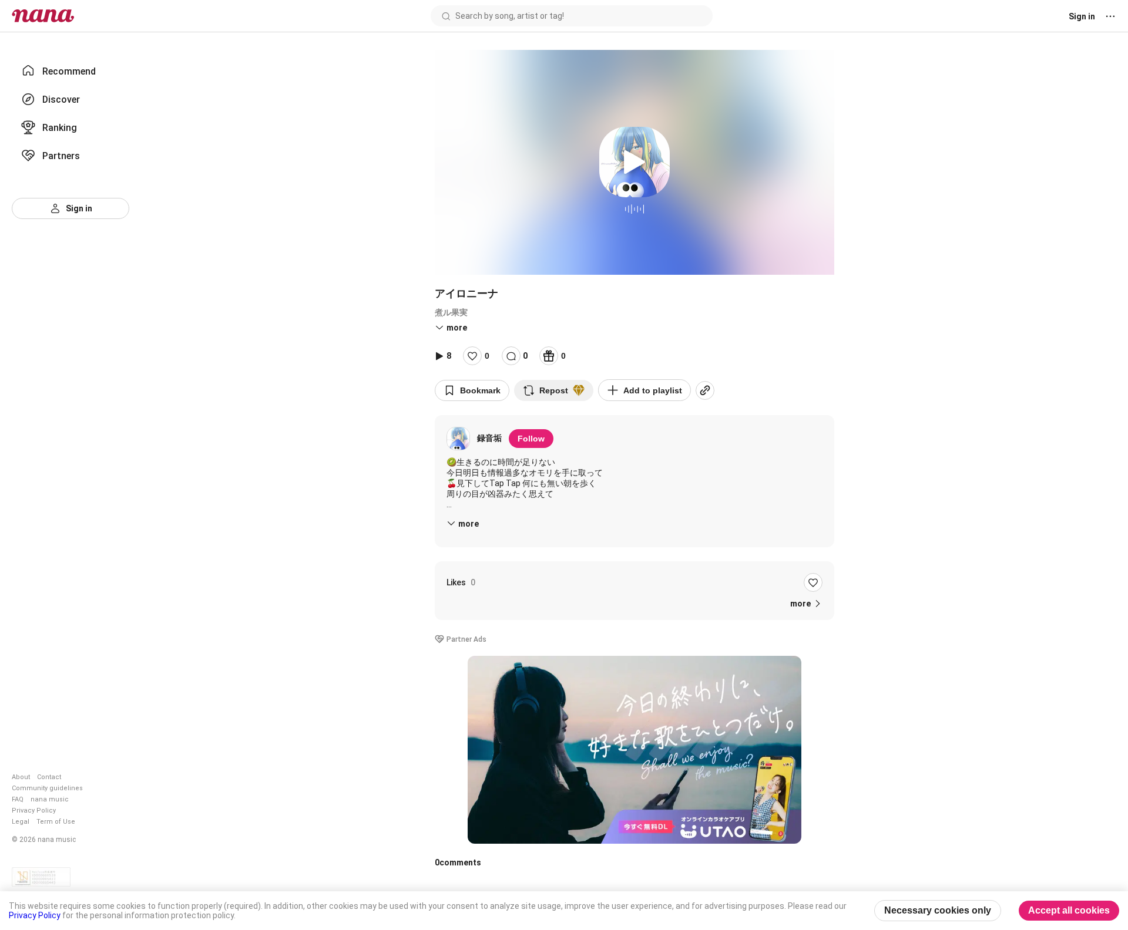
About (21, 777)
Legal (20, 821)
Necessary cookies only (937, 910)
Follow (531, 438)
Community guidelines (47, 788)
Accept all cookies (1069, 910)
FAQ (18, 799)
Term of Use (55, 821)
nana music (50, 799)
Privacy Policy (34, 810)
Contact (49, 777)
